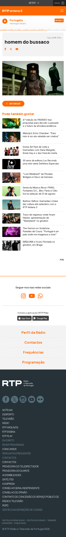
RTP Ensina (8, 431)
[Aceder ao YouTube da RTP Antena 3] (32, 296)
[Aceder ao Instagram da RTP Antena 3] (23, 296)
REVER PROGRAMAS (13, 444)
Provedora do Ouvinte (15, 470)
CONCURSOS (9, 449)
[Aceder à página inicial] (22, 10)
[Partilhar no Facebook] (5, 49)
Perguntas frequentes (16, 453)
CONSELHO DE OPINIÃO (14, 492)
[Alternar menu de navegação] (63, 11)
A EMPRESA (8, 483)
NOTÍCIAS (7, 410)
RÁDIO (5, 423)
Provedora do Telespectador (20, 466)
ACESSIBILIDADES (11, 475)
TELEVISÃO (8, 418)
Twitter (14, 399)
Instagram (23, 399)
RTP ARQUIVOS (10, 427)
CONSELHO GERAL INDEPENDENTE (21, 488)
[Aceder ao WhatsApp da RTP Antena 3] (40, 296)
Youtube (31, 399)
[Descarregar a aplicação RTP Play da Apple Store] (24, 318)
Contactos (33, 342)
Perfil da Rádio (33, 332)
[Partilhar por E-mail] (17, 49)
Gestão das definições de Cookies (22, 509)
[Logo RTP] (18, 383)
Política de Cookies (36, 520)
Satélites (8, 479)
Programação (33, 362)
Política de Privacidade (13, 520)
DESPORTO (8, 414)
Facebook (6, 399)
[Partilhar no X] (11, 49)
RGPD (5, 505)
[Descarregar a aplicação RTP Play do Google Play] (40, 318)
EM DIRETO (8, 440)
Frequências (33, 352)
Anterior (14, 103)
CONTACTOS (9, 462)
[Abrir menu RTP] (33, 3)
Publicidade (20, 523)
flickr (40, 399)
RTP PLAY (7, 436)
